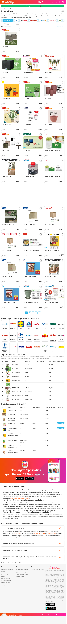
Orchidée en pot (51, 533)
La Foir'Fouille (17, 533)
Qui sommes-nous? (6, 582)
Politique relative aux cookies (15, 615)
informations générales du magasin (19, 498)
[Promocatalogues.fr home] (10, 2)
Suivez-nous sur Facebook (22, 571)
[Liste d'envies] (60, 2)
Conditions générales (48, 614)
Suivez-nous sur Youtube (22, 574)
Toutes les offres (8, 8)
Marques (3, 576)
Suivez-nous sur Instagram (22, 572)
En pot (48, 531)
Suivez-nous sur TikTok (21, 576)
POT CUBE (36, 533)
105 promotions (6, 27)
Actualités (3, 585)
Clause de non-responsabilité (35, 614)
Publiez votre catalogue (6, 584)
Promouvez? (4, 573)
